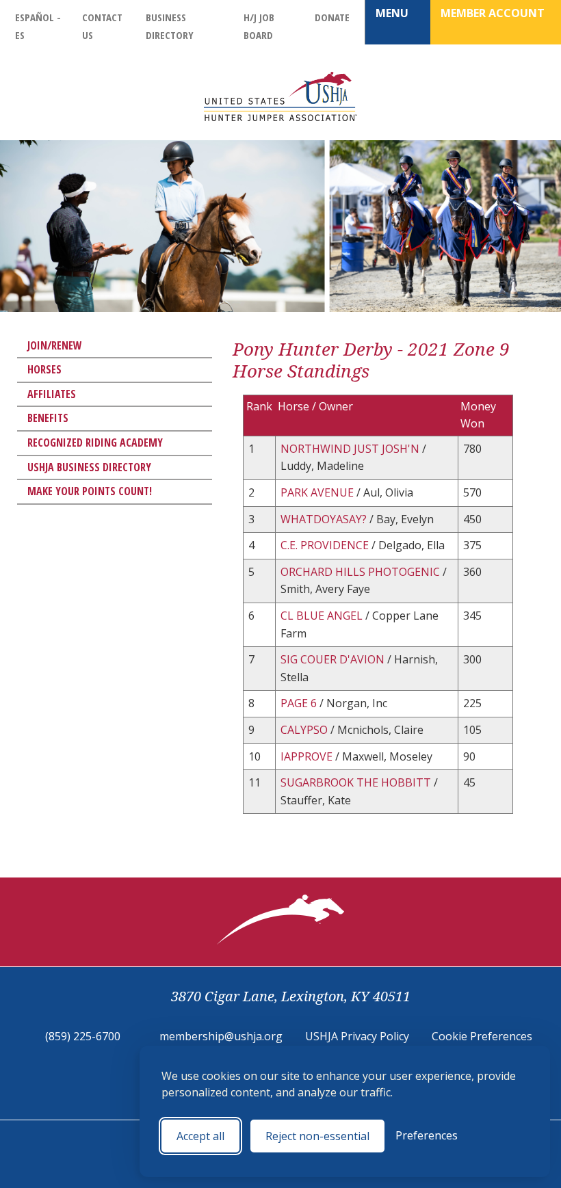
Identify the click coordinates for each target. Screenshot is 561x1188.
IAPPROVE (307, 756)
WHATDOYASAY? (324, 519)
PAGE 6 (299, 703)
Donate (332, 17)
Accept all (200, 1136)
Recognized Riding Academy (95, 442)
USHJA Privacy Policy (357, 1036)
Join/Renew (54, 345)
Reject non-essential (317, 1136)
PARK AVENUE (318, 492)
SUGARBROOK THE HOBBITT (357, 782)
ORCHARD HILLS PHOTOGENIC (361, 571)
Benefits (47, 417)
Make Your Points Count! (89, 491)
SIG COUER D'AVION (333, 659)
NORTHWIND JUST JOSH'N (351, 448)
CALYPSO (305, 729)
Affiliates (51, 393)
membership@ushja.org (221, 1036)
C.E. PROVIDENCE (325, 545)
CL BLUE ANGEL (322, 615)
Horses (44, 369)
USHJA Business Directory (89, 467)
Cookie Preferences (482, 1036)
